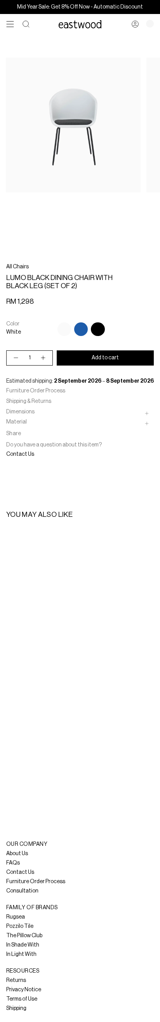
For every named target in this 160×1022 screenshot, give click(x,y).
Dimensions (20, 412)
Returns (16, 980)
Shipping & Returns (28, 401)
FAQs (13, 863)
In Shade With (22, 945)
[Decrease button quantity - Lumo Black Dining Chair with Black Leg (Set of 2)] (15, 358)
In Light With (21, 954)
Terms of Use (21, 999)
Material (16, 422)
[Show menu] (10, 24)
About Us (17, 853)
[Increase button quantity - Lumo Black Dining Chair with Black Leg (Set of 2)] (43, 358)
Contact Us (20, 454)
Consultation (22, 891)
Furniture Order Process (35, 391)
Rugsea (15, 917)
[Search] (26, 24)
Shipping (16, 1008)
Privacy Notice (23, 989)
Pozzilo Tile (19, 926)
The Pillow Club (24, 935)
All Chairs (17, 267)
